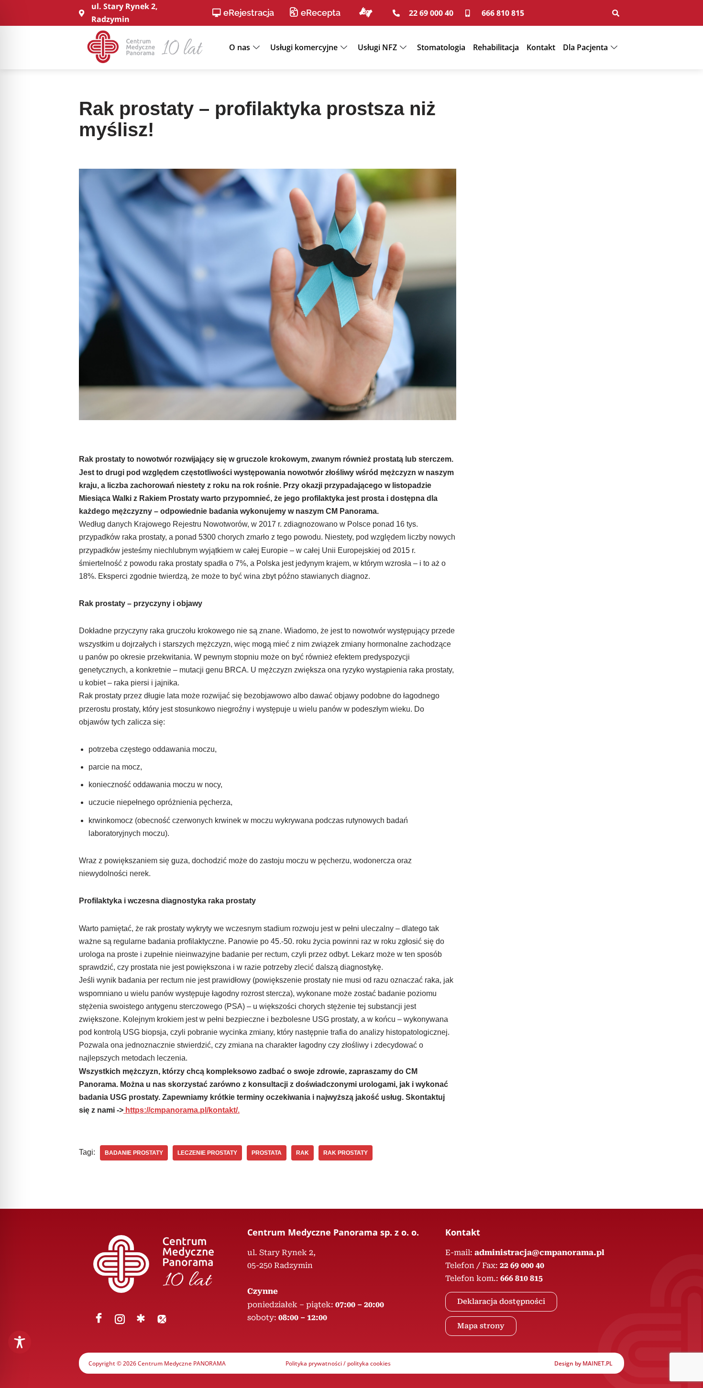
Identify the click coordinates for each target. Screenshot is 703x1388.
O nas (239, 47)
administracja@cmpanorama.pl (539, 1252)
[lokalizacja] (161, 1319)
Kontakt (541, 47)
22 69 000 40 (522, 1265)
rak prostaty (345, 1152)
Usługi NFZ (377, 47)
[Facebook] (98, 1319)
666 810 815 (521, 1278)
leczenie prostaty (207, 1152)
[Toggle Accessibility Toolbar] (19, 1342)
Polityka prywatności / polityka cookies (338, 1363)
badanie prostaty (134, 1152)
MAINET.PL (597, 1363)
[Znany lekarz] (140, 1319)
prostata (267, 1152)
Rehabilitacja (496, 47)
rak (302, 1152)
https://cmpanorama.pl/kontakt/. (181, 1110)
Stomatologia (441, 47)
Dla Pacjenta (585, 47)
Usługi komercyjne (304, 47)
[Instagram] (119, 1319)
